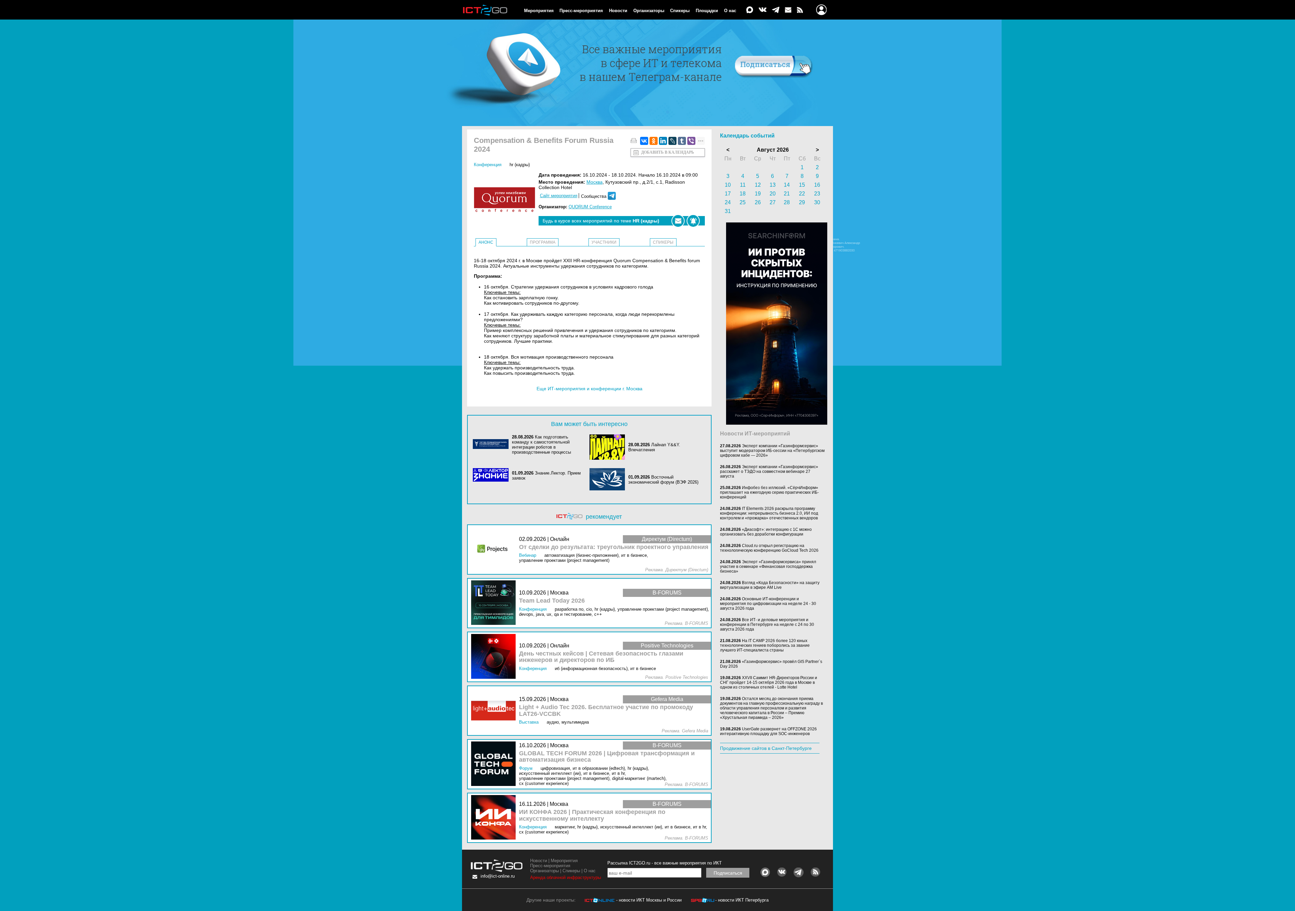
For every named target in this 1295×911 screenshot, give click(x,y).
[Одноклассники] (654, 141)
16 (817, 185)
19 (758, 193)
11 (743, 185)
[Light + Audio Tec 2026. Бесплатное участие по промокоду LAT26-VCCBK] (495, 710)
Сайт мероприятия (558, 195)
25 (743, 202)
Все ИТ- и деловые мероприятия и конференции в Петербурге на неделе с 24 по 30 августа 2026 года (767, 624)
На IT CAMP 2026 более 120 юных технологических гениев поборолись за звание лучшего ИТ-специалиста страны (765, 645)
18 (743, 193)
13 (773, 185)
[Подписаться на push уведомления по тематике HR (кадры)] (693, 220)
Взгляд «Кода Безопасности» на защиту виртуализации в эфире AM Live (769, 585)
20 (773, 193)
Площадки (707, 10)
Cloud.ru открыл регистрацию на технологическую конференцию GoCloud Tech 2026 (769, 548)
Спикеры (680, 10)
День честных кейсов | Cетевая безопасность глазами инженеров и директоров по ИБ (601, 657)
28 (787, 202)
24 (728, 202)
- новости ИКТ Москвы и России (649, 900)
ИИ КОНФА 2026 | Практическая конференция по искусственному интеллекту (592, 815)
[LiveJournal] (672, 141)
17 (728, 193)
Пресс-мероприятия (581, 10)
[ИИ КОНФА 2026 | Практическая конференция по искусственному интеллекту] (495, 818)
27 (773, 202)
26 (758, 202)
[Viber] (691, 141)
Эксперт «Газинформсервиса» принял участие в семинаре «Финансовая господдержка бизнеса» (768, 566)
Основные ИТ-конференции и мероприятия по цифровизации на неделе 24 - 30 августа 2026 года (768, 604)
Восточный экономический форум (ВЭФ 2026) (663, 480)
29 (802, 202)
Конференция (487, 164)
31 (728, 211)
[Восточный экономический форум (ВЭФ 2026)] (609, 479)
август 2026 (773, 150)
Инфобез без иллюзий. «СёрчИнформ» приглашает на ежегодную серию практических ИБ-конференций (769, 492)
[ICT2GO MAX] (750, 10)
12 (758, 185)
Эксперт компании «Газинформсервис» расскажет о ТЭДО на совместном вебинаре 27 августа (769, 471)
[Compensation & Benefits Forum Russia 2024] (506, 200)
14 (787, 185)
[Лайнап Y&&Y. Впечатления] (609, 447)
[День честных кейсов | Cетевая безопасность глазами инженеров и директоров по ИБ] (495, 656)
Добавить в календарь (667, 152)
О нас (730, 10)
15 (802, 185)
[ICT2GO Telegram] (775, 10)
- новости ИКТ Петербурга (742, 900)
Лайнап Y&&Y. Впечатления (654, 447)
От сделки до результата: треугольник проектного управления (614, 547)
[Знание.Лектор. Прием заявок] (492, 475)
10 (728, 185)
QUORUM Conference (590, 206)
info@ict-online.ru (498, 876)
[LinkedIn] (663, 141)
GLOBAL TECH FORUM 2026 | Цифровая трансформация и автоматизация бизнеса (607, 756)
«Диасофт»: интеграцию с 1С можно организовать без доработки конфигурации (766, 532)
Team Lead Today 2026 (552, 601)
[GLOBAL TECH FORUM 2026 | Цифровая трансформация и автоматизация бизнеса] (495, 764)
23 (817, 193)
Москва (594, 182)
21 (787, 193)
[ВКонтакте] (644, 141)
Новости (618, 10)
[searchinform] (776, 423)
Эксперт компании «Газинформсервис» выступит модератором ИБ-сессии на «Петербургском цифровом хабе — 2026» (772, 451)
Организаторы (648, 10)
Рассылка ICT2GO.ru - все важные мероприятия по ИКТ (664, 863)
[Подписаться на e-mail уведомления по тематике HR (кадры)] (678, 220)
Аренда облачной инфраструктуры (565, 877)
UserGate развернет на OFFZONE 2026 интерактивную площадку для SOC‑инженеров (768, 731)
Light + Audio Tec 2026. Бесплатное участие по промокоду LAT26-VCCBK (606, 710)
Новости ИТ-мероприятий (755, 433)
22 (802, 193)
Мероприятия (539, 10)
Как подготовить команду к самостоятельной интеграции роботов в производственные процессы (541, 444)
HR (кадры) (520, 164)
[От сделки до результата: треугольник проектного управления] (495, 549)
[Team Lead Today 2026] (495, 603)
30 (817, 202)
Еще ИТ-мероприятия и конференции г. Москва (589, 388)
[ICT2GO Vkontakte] (762, 10)
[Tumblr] (682, 141)
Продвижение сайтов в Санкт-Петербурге (766, 748)
